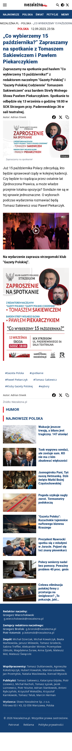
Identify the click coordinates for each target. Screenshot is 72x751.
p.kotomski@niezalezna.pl (38, 632)
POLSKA (27, 14)
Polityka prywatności (51, 724)
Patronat (13, 724)
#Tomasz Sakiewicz (45, 379)
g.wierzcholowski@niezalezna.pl (24, 618)
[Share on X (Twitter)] (60, 117)
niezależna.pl (9, 23)
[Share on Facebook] (54, 117)
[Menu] (4, 5)
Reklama (28, 724)
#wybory (44, 386)
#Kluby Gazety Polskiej (19, 386)
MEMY (65, 14)
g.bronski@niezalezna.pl (41, 629)
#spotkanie (36, 373)
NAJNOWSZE (11, 14)
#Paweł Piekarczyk (16, 379)
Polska (26, 23)
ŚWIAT (40, 14)
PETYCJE (52, 14)
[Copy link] (67, 117)
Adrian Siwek (18, 117)
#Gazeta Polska (14, 373)
